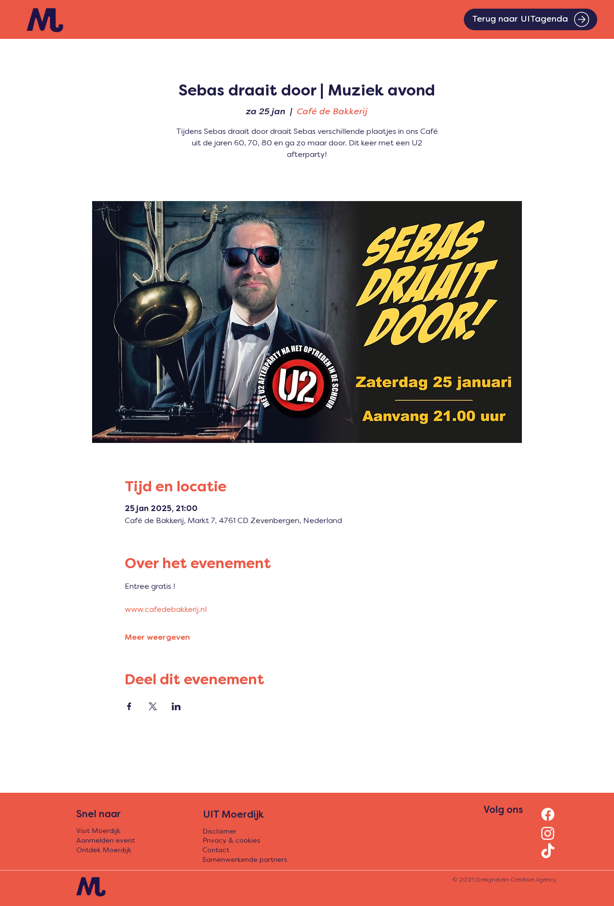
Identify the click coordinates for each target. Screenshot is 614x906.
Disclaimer (219, 832)
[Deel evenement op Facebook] (129, 706)
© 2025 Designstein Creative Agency (504, 880)
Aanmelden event (105, 841)
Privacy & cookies (231, 841)
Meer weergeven (157, 638)
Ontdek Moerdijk (103, 850)
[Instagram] (547, 833)
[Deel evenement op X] (152, 706)
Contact (215, 850)
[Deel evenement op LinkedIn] (176, 706)
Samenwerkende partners (244, 860)
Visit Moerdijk (98, 831)
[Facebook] (547, 814)
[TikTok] (547, 851)
